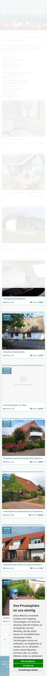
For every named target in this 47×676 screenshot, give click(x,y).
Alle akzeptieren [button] (28, 661)
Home (4, 661)
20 (5, 639)
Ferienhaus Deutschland (10, 312)
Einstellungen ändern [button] (28, 670)
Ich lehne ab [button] (28, 665)
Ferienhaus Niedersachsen (28, 312)
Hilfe (4, 664)
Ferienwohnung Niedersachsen (32, 365)
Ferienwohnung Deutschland (11, 365)
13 (9, 635)
